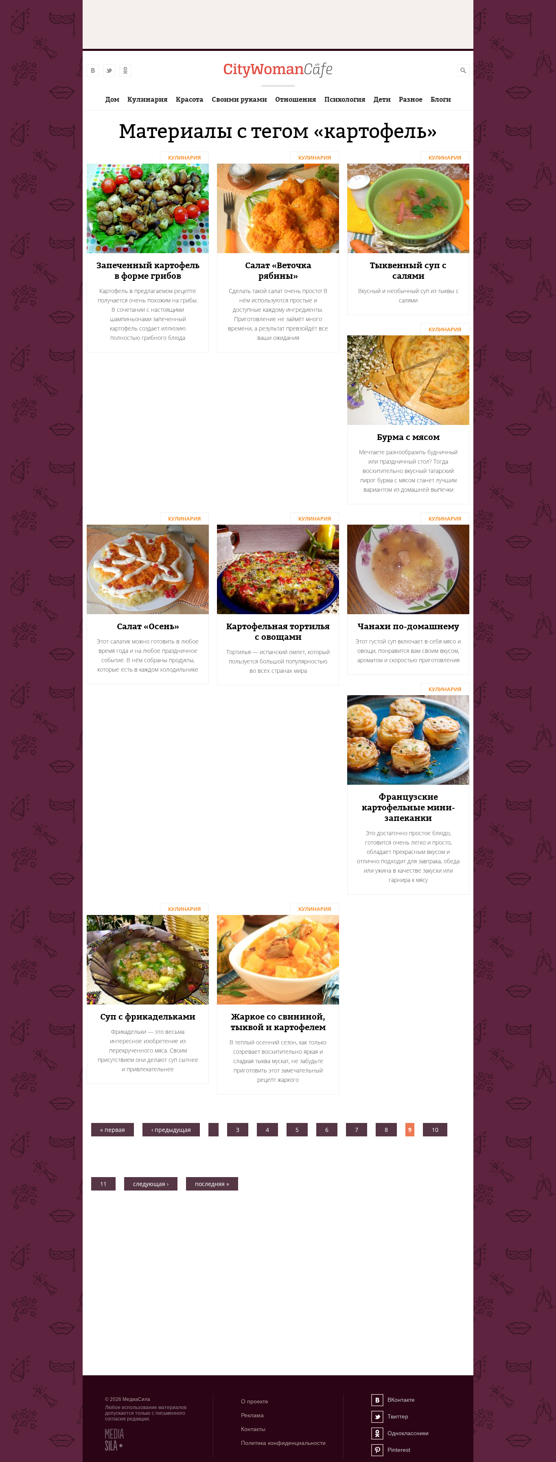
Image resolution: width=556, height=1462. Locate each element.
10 (435, 1130)
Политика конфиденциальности (283, 1443)
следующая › (151, 1184)
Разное (410, 99)
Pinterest (377, 1450)
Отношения (295, 99)
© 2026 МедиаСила (127, 1399)
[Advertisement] (278, 1229)
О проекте (254, 1401)
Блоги (441, 99)
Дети (382, 99)
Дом (112, 99)
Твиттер (377, 1417)
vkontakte (93, 70)
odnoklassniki (125, 70)
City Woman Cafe (278, 71)
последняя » (212, 1184)
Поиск (463, 70)
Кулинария (147, 99)
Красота (190, 99)
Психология (345, 99)
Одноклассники (377, 1433)
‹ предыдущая (171, 1130)
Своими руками (239, 99)
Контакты (253, 1429)
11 (103, 1184)
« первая (112, 1130)
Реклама (252, 1415)
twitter (109, 70)
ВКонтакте (377, 1400)
